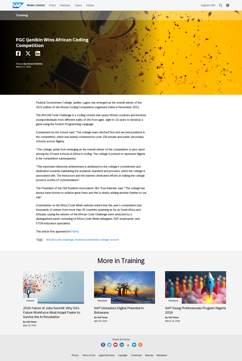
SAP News (31, 322)
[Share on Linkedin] (37, 54)
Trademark (136, 355)
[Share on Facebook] (18, 54)
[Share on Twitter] (28, 54)
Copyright (122, 355)
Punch (75, 231)
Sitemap (149, 355)
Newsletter (162, 355)
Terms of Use (88, 355)
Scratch (114, 239)
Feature (20, 64)
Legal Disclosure (107, 355)
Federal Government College (92, 239)
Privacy (75, 355)
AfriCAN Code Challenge (60, 239)
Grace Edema (35, 64)
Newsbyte (102, 300)
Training (22, 15)
